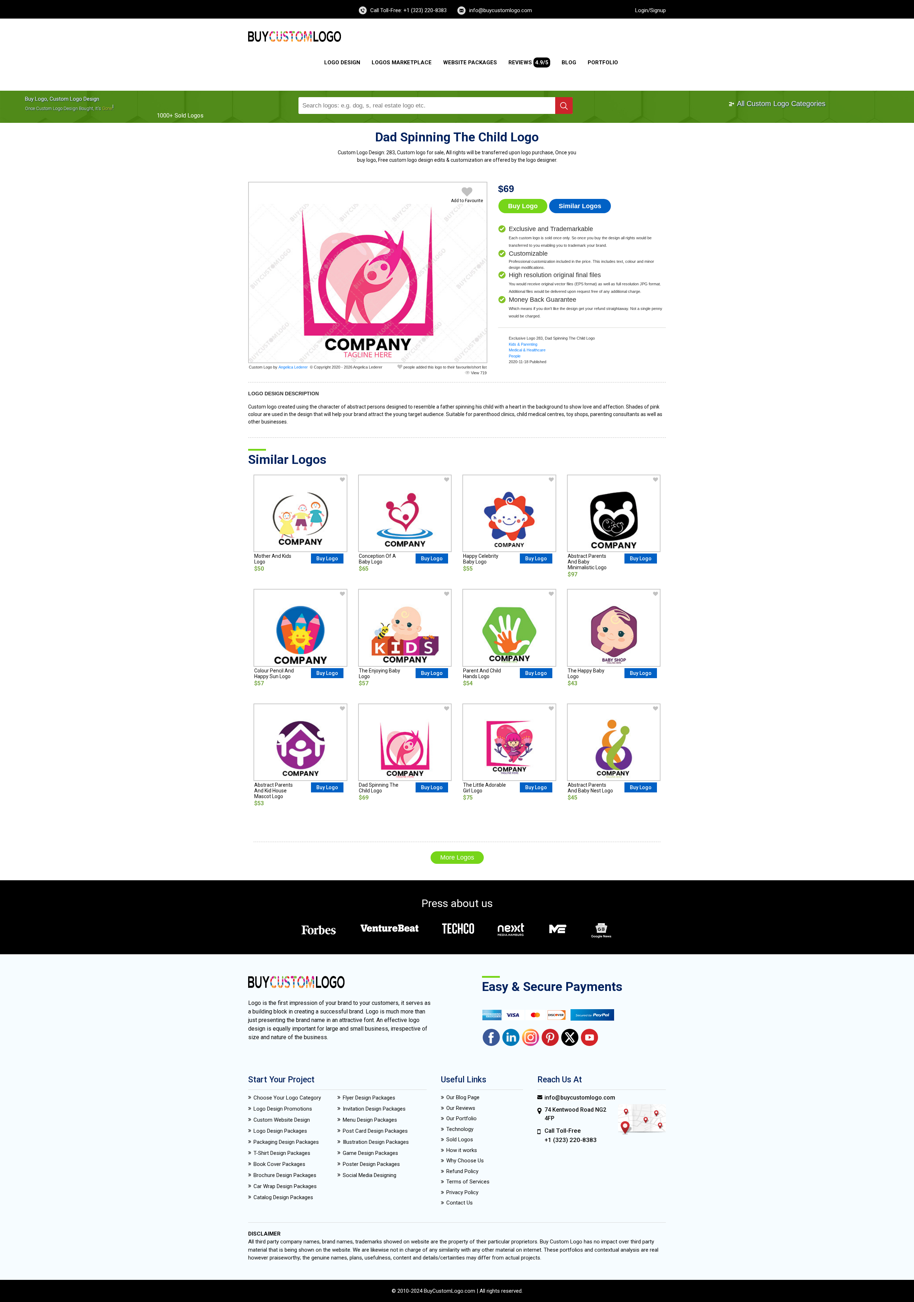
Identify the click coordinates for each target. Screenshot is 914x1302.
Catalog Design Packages (283, 1197)
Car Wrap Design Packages (285, 1186)
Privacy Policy (462, 1192)
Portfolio (603, 62)
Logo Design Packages (280, 1131)
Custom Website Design (281, 1120)
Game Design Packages (370, 1153)
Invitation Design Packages (374, 1109)
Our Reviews (460, 1108)
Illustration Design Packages (376, 1142)
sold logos (189, 115)
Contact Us (459, 1203)
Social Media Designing (369, 1175)
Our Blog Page (462, 1097)
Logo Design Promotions (282, 1109)
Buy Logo (523, 206)
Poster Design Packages (371, 1164)
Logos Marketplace (402, 62)
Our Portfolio (461, 1118)
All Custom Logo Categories (780, 103)
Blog (569, 62)
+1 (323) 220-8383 (570, 1139)
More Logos (457, 857)
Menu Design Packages (370, 1120)
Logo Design (342, 62)
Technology (459, 1129)
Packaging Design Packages (286, 1142)
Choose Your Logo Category (287, 1098)
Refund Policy (462, 1171)
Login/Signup (650, 10)
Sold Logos (459, 1139)
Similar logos (580, 206)
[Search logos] (564, 105)
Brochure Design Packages (284, 1175)
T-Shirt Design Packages (281, 1153)
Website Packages (470, 62)
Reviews (528, 62)
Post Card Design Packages (375, 1131)
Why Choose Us (465, 1160)
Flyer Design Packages (369, 1098)
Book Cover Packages (279, 1164)
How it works (461, 1150)
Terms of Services (467, 1181)
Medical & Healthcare (527, 350)
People (515, 356)
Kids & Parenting (523, 344)
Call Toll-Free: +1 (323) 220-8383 (408, 10)
